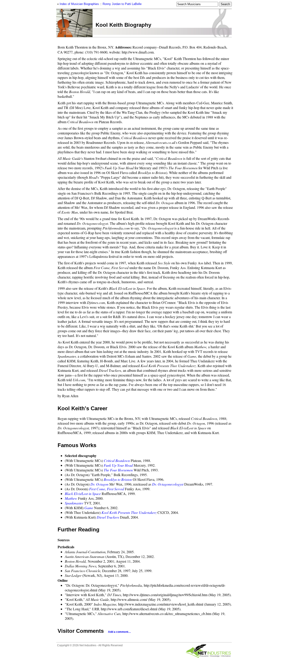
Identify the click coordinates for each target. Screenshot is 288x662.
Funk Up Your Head (118, 465)
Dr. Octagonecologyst (167, 484)
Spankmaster (74, 503)
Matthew (71, 498)
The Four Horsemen (118, 470)
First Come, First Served (106, 488)
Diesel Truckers (108, 517)
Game (88, 507)
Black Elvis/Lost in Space (83, 493)
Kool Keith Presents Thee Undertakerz (129, 512)
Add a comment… (119, 631)
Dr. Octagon (99, 484)
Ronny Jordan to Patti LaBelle (122, 4)
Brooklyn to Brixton (118, 479)
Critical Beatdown (117, 460)
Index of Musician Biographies (79, 4)
